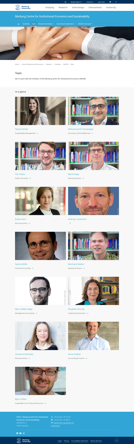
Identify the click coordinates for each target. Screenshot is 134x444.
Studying (49, 7)
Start (65, 2)
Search (116, 2)
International (95, 7)
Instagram (24, 433)
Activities (26, 24)
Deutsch (101, 2)
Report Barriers (96, 441)
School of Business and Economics (32, 64)
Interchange (78, 7)
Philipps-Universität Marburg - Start (26, 6)
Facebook (17, 433)
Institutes (57, 64)
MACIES (65, 64)
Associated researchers (65, 24)
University (111, 7)
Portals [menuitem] (90, 2)
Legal (60, 441)
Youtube (20, 433)
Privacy (66, 441)
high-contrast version (110, 2)
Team (34, 24)
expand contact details (117, 440)
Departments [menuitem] (76, 2)
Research (63, 7)
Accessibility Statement (79, 441)
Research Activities (45, 24)
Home (17, 64)
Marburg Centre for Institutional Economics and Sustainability (18, 24)
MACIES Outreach (84, 24)
